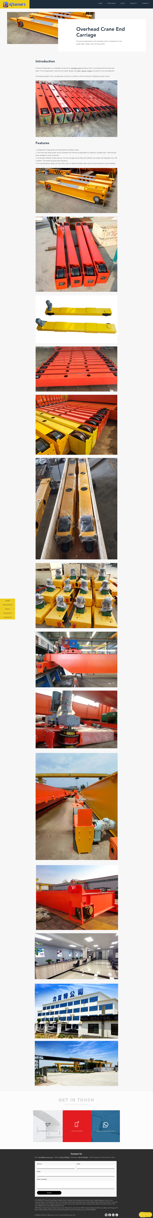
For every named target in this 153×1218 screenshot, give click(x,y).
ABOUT (7, 609)
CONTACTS (7, 617)
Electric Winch (43, 1209)
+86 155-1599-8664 (64, 1157)
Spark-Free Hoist (80, 1204)
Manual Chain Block (101, 1204)
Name (78, 1164)
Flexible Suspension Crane (101, 1200)
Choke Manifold (91, 1209)
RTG (98, 1208)
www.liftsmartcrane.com (68, 1215)
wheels (89, 71)
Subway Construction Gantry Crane (65, 1204)
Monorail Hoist (100, 1202)
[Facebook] (109, 1215)
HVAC (82, 1208)
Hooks (88, 1202)
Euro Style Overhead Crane (64, 1209)
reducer (83, 71)
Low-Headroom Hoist (52, 1202)
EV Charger (112, 1208)
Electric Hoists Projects (45, 1208)
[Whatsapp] (105, 1125)
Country (39, 1164)
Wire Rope (42, 1204)
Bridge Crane (69, 1208)
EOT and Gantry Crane (79, 1209)
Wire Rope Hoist (80, 1202)
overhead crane (76, 68)
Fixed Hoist (108, 1202)
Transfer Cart (52, 1209)
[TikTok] (116, 1215)
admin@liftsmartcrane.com (45, 1157)
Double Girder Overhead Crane (67, 1200)
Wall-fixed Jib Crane (44, 1206)
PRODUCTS (8, 613)
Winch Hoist (72, 1202)
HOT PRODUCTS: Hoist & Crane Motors (46, 1200)
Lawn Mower (104, 1208)
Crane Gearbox (63, 1202)
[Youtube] (106, 1215)
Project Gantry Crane (58, 1208)
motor (78, 71)
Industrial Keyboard (90, 1208)
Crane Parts (77, 1208)
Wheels (93, 1202)
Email (39, 1171)
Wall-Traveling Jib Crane (57, 1206)
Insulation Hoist (90, 1204)
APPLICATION (7, 605)
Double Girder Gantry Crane (85, 1200)
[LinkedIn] (113, 1215)
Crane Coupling (50, 1204)
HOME (7, 601)
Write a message (42, 1179)
